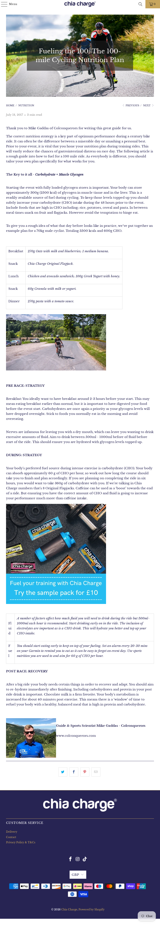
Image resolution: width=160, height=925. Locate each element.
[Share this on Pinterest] (84, 772)
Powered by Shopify (92, 909)
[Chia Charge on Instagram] (78, 859)
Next (147, 105)
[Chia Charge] (80, 4)
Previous (132, 105)
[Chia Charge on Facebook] (70, 859)
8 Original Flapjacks (58, 488)
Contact (11, 837)
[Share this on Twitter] (62, 772)
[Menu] (2, 4)
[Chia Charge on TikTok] (85, 859)
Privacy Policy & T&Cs (20, 842)
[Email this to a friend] (95, 772)
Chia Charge (69, 909)
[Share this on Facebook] (73, 772)
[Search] (140, 4)
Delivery (11, 831)
